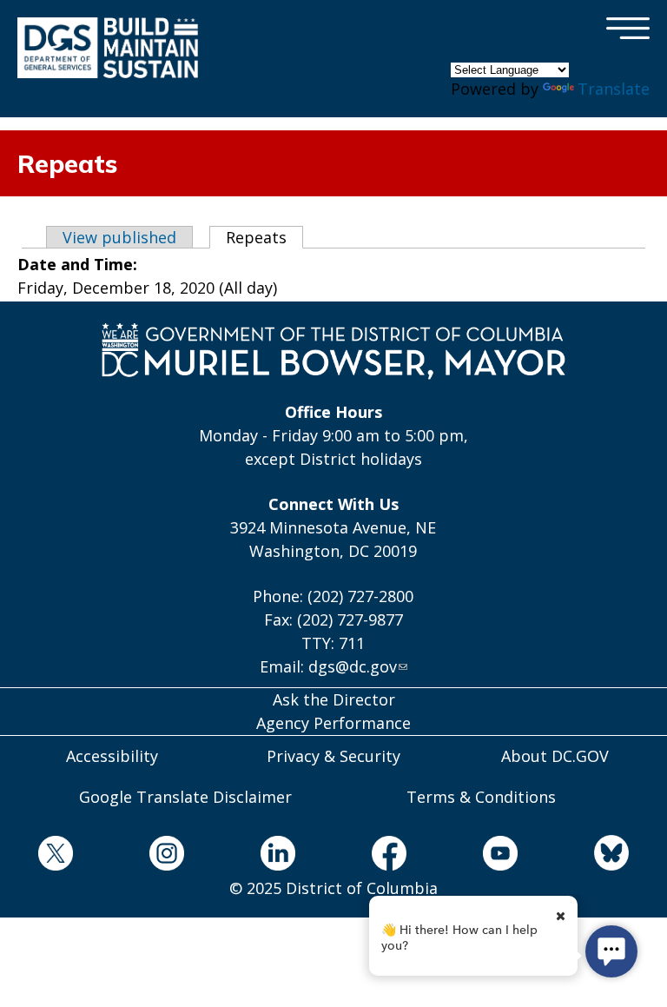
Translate (614, 88)
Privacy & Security (333, 755)
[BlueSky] (611, 855)
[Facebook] (389, 856)
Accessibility (112, 755)
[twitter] (55, 856)
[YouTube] (500, 856)
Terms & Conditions (481, 796)
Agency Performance (333, 722)
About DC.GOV (555, 755)
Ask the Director (334, 699)
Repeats (264, 237)
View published (119, 237)
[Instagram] (166, 856)
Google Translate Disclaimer (185, 796)
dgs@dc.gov (352, 666)
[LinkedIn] (278, 856)
